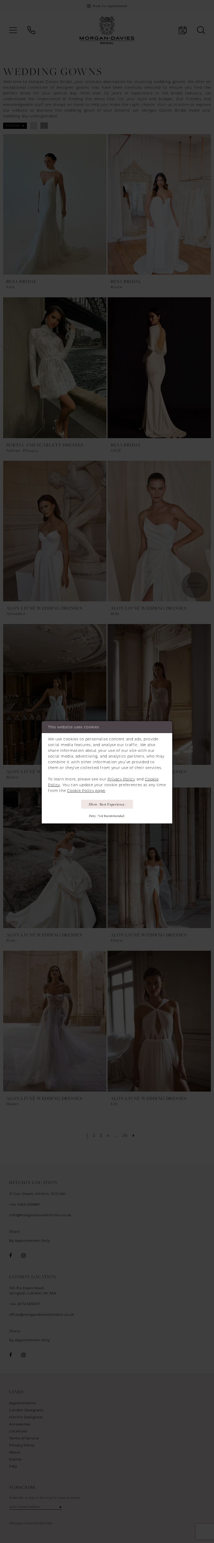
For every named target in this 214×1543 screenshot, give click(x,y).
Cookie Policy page (86, 790)
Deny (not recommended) (107, 816)
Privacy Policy (121, 779)
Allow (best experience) (107, 804)
